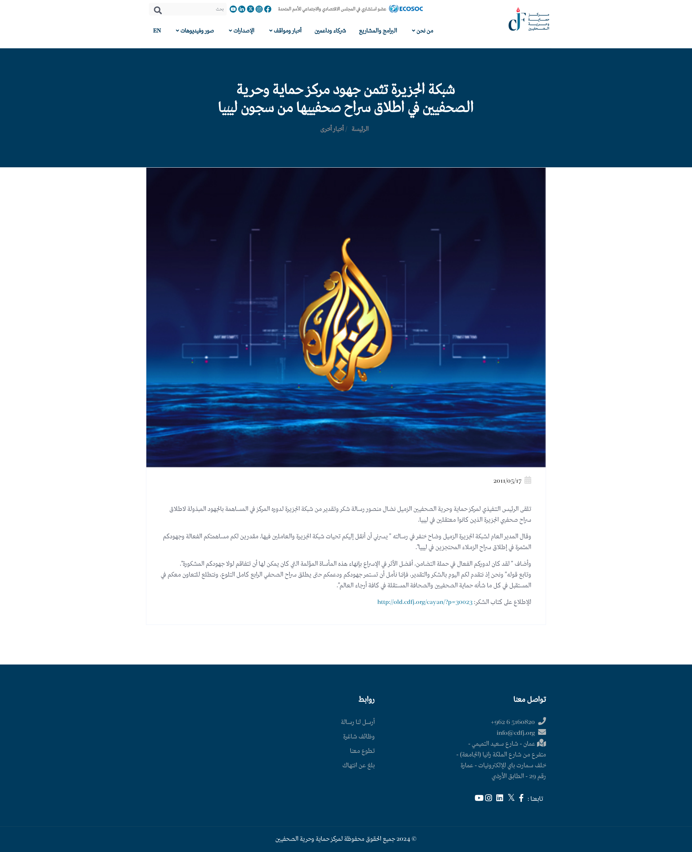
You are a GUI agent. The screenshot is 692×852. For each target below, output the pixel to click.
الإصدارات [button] (243, 30)
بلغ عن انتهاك (358, 766)
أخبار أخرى (332, 129)
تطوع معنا (362, 751)
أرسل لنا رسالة (358, 722)
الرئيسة (360, 129)
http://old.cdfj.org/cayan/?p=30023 (425, 602)
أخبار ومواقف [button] (287, 30)
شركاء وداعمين (330, 30)
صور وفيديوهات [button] (196, 30)
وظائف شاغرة (359, 737)
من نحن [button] (424, 30)
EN (157, 30)
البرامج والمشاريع (378, 30)
